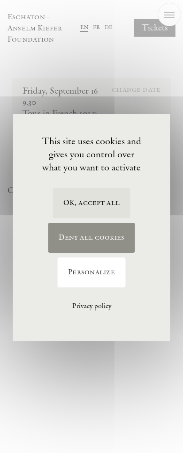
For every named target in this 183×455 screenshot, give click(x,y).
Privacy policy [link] (91, 306)
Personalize (91, 272)
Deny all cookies (92, 237)
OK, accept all (91, 203)
